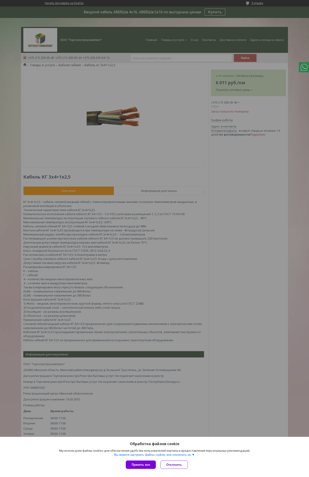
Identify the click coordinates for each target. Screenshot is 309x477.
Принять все (141, 464)
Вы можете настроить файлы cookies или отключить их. (153, 454)
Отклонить (174, 464)
